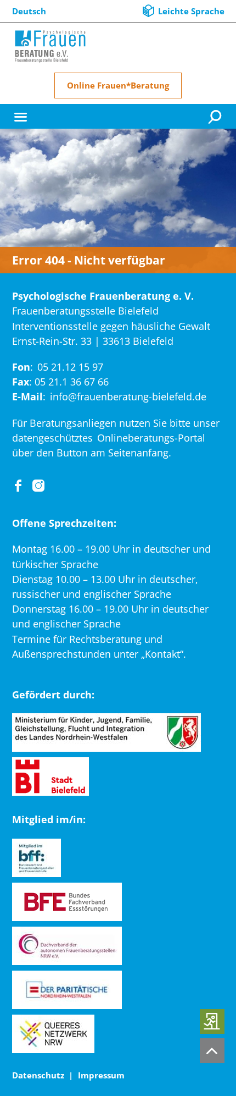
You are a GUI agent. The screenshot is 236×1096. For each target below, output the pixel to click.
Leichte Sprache (191, 10)
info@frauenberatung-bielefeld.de (128, 396)
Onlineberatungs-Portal (151, 437)
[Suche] (216, 116)
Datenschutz (38, 1075)
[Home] (50, 46)
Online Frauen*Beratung (118, 85)
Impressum (101, 1075)
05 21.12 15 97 (70, 366)
